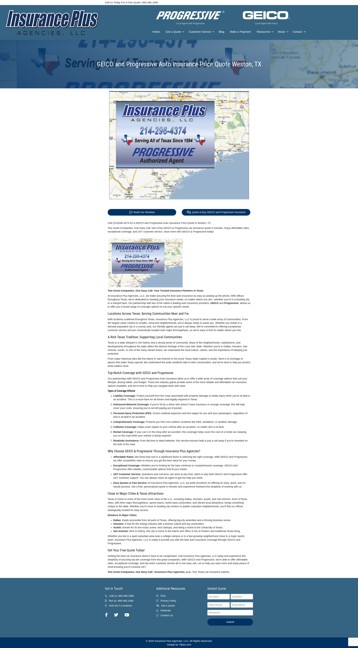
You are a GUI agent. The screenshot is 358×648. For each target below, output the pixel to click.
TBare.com (185, 644)
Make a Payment (240, 31)
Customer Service (200, 31)
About (281, 31)
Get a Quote (173, 31)
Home (156, 31)
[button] (183, 32)
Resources (263, 31)
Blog (221, 31)
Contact (297, 31)
